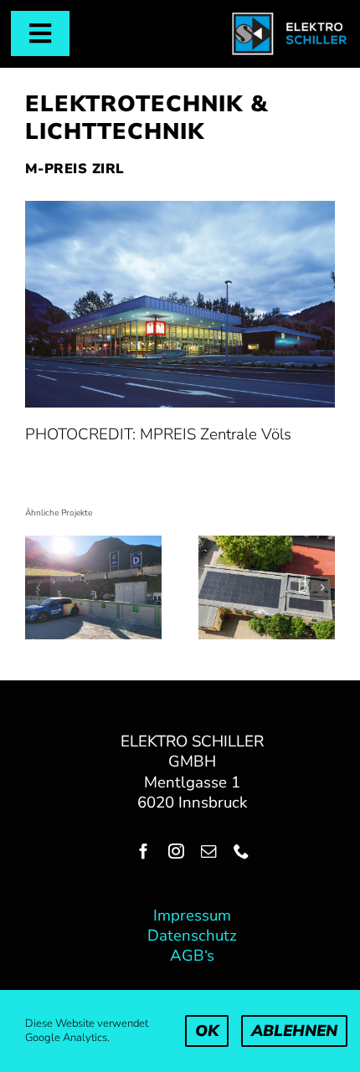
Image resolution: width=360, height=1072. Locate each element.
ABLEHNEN (294, 1031)
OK (207, 1031)
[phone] (241, 851)
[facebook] (144, 851)
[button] (37, 587)
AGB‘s (192, 956)
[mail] (209, 851)
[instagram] (176, 851)
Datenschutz (192, 935)
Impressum (192, 915)
